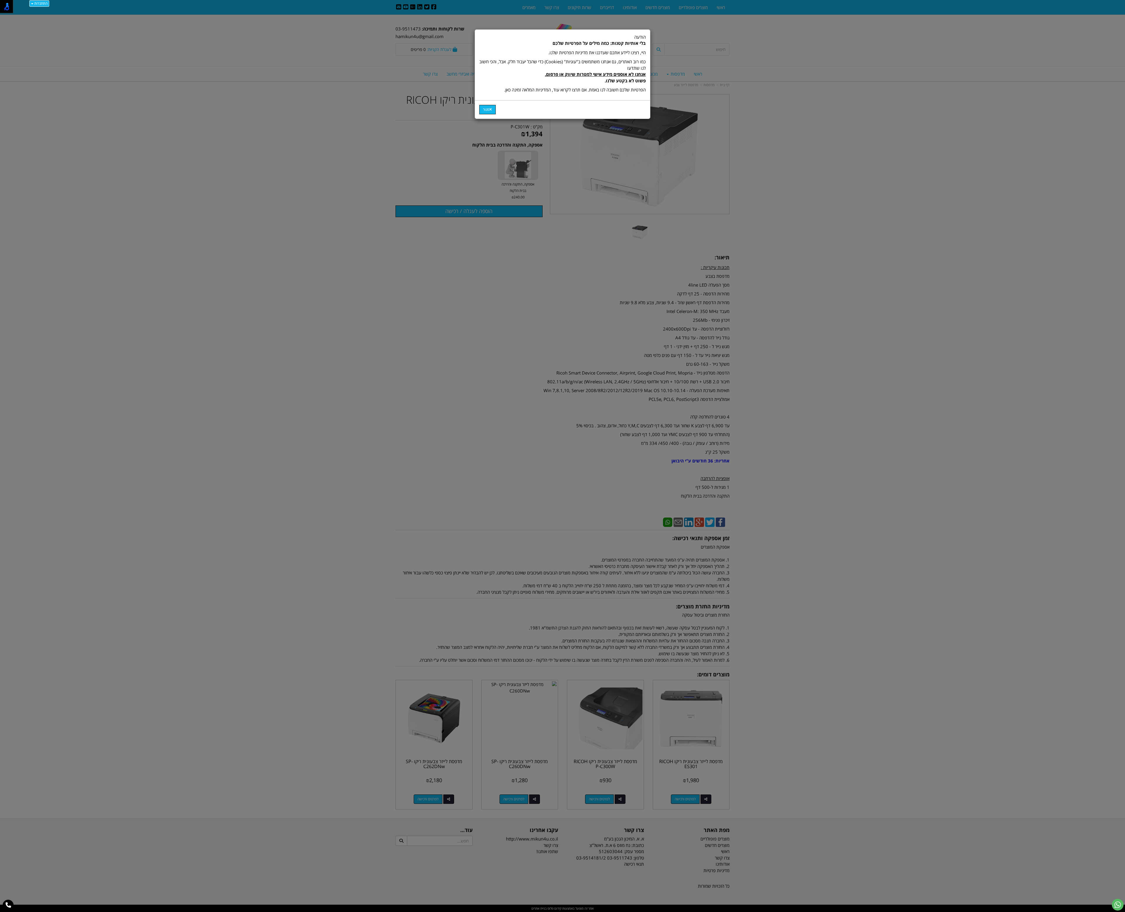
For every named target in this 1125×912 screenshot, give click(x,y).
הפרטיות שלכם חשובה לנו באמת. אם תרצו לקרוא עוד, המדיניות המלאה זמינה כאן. (575, 90)
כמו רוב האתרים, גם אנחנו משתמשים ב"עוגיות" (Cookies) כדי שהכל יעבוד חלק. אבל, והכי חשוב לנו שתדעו (562, 71)
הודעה (562, 63)
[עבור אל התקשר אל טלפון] (8, 905)
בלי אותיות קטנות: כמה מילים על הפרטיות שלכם (599, 43)
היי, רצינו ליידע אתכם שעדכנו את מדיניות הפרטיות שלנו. (597, 52)
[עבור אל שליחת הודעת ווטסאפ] (1118, 905)
